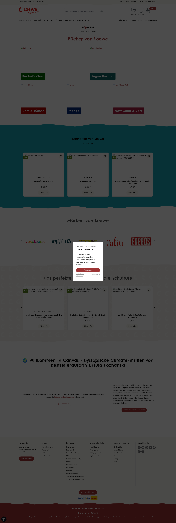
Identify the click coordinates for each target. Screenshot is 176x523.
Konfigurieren (96, 274)
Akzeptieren (88, 270)
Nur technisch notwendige (80, 275)
